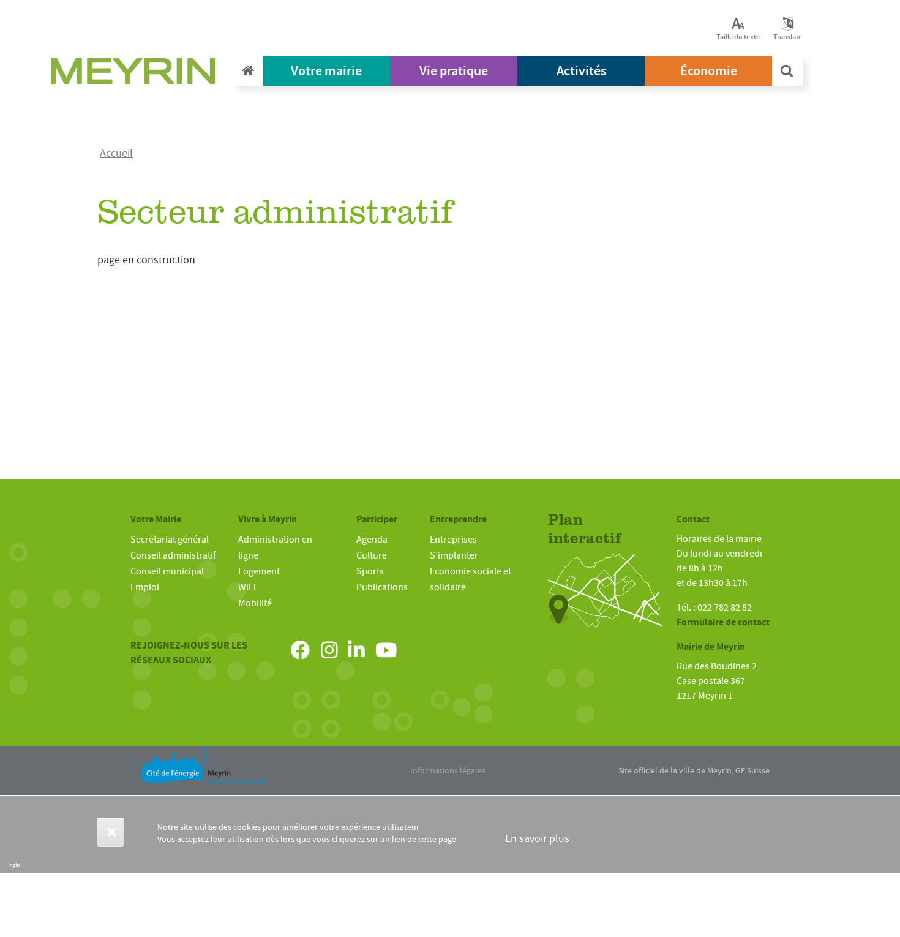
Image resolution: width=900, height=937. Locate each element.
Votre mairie (326, 71)
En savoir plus (537, 839)
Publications (382, 587)
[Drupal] (136, 74)
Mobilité (255, 603)
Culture (371, 555)
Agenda (372, 539)
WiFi (247, 587)
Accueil (116, 153)
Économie (708, 71)
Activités (581, 71)
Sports (370, 571)
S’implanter (454, 555)
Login (13, 865)
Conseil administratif (173, 555)
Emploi (144, 587)
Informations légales (448, 770)
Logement (259, 571)
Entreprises (453, 539)
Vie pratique (453, 71)
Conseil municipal (167, 571)
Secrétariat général (169, 539)
